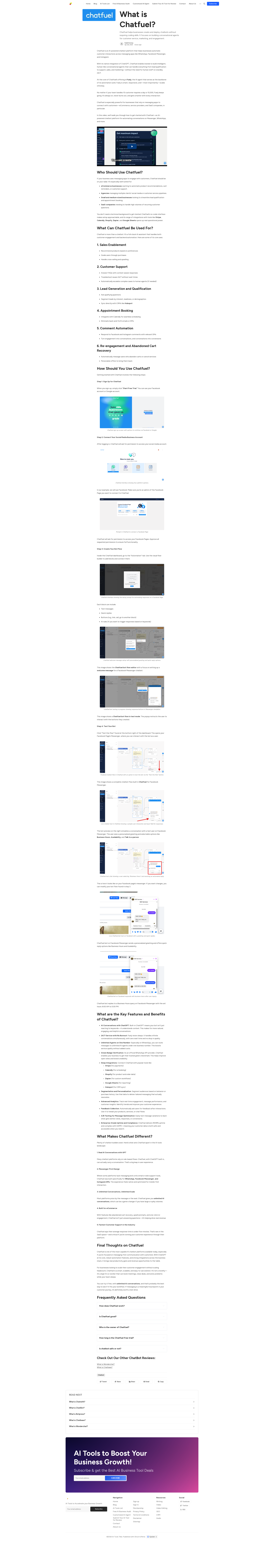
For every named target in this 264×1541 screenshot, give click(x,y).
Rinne (143, 1537)
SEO (158, 1511)
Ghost (136, 1537)
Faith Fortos (129, 43)
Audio (158, 1518)
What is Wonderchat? (106, 1364)
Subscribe (213, 4)
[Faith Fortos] (122, 44)
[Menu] (200, 4)
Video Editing (161, 1508)
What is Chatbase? (105, 1367)
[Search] (204, 4)
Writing (159, 1501)
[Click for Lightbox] (132, 412)
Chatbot (101, 1375)
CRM (158, 1515)
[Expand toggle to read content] (163, 1305)
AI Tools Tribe (117, 1537)
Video (158, 1505)
